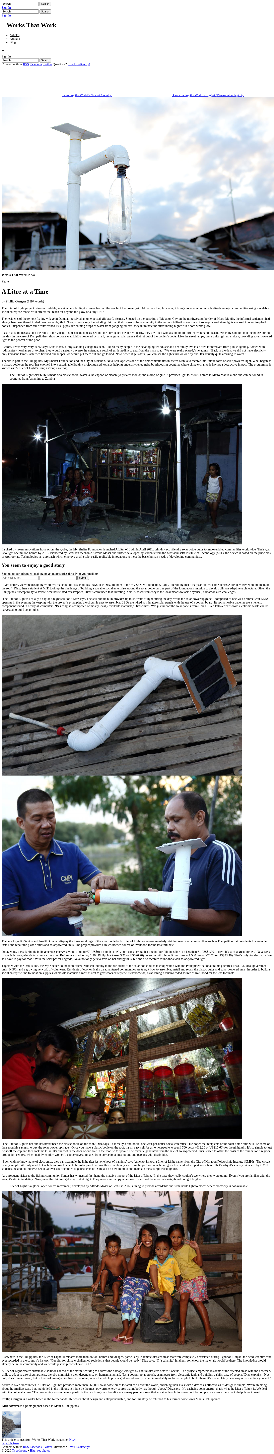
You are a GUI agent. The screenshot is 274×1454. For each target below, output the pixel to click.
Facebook (36, 64)
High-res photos (40, 1450)
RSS (26, 64)
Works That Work (29, 25)
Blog (13, 42)
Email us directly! (79, 64)
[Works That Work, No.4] (11, 1437)
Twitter (47, 64)
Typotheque (19, 1450)
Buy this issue (10, 1443)
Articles (14, 35)
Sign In (6, 7)
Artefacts (15, 38)
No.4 (72, 1439)
